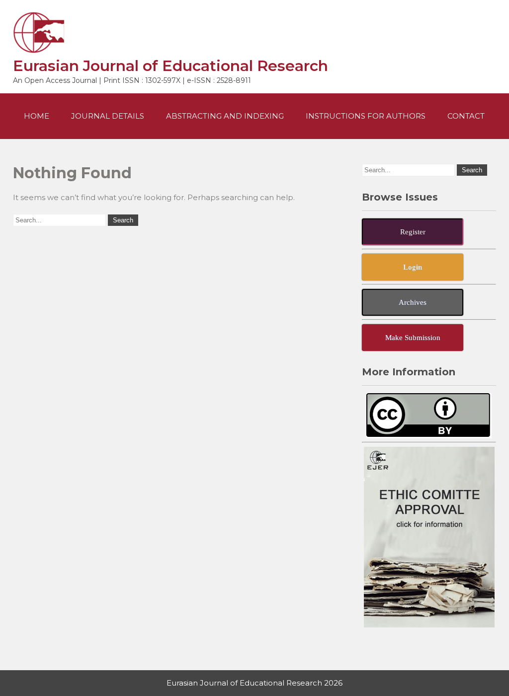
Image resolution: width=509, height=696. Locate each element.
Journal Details (107, 116)
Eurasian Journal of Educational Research (170, 66)
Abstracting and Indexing (225, 116)
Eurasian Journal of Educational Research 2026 (254, 683)
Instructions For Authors (365, 116)
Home (36, 116)
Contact (466, 116)
